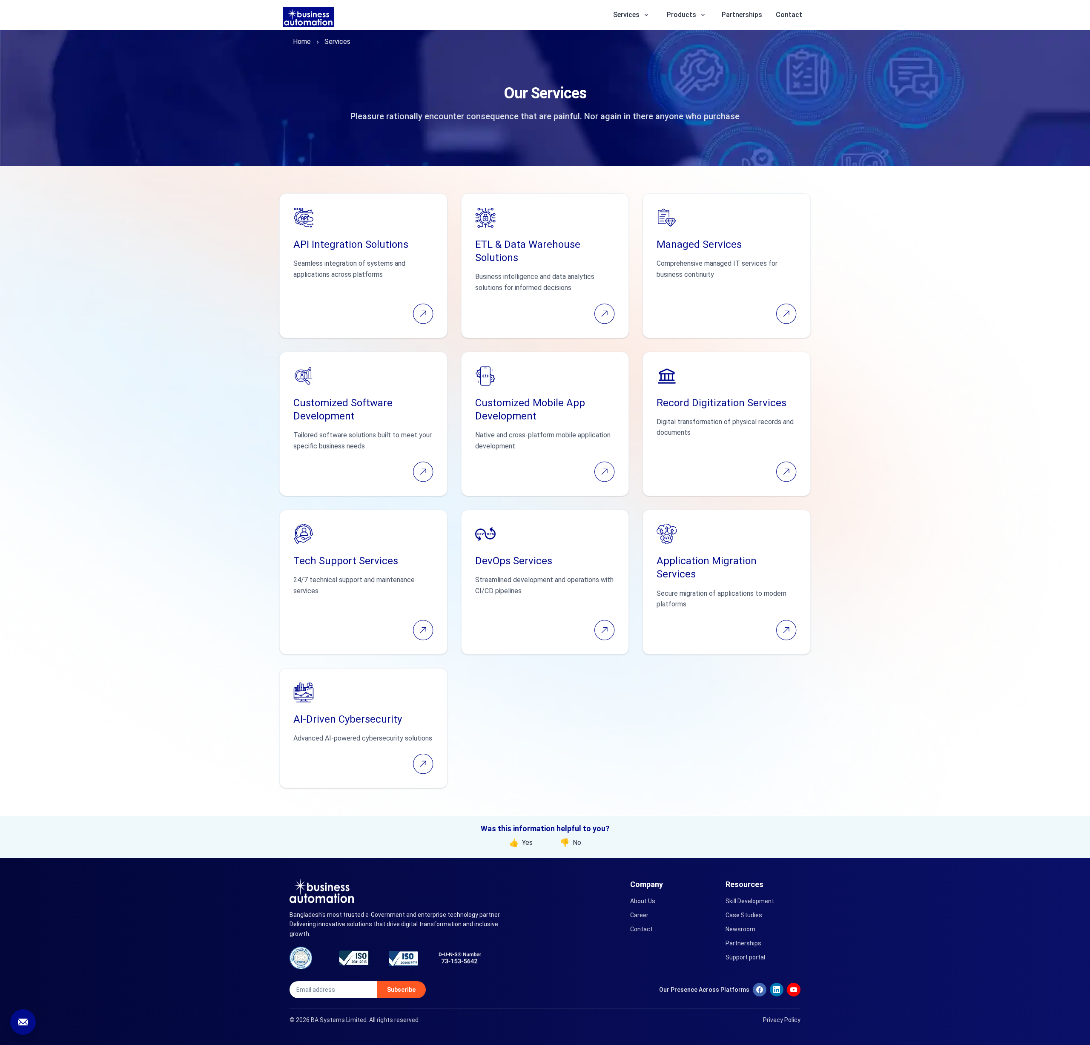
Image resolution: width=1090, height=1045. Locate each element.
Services (337, 41)
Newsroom (740, 929)
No (570, 842)
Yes (521, 842)
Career (639, 915)
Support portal (745, 957)
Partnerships (742, 15)
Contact (789, 15)
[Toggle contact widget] (23, 1022)
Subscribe (401, 989)
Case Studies (744, 915)
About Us (642, 901)
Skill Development (750, 901)
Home (302, 41)
